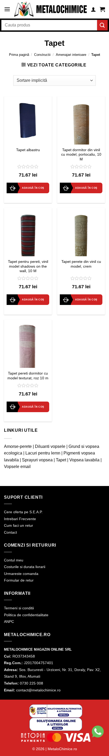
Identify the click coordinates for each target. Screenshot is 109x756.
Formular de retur (19, 580)
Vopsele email (17, 466)
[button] (7, 9)
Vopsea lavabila (84, 460)
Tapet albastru (28, 150)
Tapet (61, 460)
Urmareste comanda (21, 574)
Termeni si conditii (19, 608)
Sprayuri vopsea (37, 460)
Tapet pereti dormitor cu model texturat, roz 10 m (27, 375)
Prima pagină (19, 55)
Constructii (42, 55)
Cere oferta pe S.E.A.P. (23, 512)
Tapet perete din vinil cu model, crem (81, 264)
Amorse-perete (18, 446)
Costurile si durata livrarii (24, 567)
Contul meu (13, 560)
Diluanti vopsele (50, 446)
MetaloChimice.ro (62, 749)
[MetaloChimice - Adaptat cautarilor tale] (50, 9)
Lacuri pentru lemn (42, 453)
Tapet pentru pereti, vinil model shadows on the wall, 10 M (28, 266)
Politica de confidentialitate (26, 615)
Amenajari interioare (71, 55)
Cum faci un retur (18, 525)
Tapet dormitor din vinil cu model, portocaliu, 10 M (81, 154)
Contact (10, 532)
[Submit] (102, 25)
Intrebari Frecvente (20, 519)
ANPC (9, 621)
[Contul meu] (93, 9)
